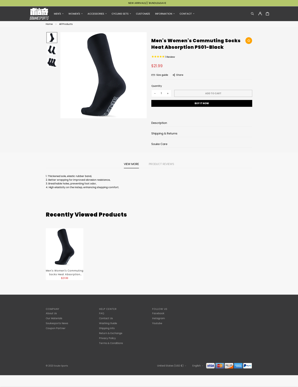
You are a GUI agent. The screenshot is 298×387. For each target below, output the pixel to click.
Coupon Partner (55, 328)
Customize (143, 14)
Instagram (158, 318)
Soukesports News (57, 323)
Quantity (156, 86)
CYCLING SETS (120, 14)
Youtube (157, 323)
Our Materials (54, 318)
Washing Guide (108, 323)
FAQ (101, 313)
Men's (57, 14)
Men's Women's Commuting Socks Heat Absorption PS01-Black (64, 272)
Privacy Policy (107, 338)
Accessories (96, 14)
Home (49, 24)
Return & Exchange (110, 333)
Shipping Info (107, 328)
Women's (74, 14)
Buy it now (202, 103)
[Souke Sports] (39, 13)
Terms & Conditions (111, 343)
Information (163, 14)
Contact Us (106, 318)
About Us (51, 313)
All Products (66, 24)
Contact (186, 14)
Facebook (158, 313)
